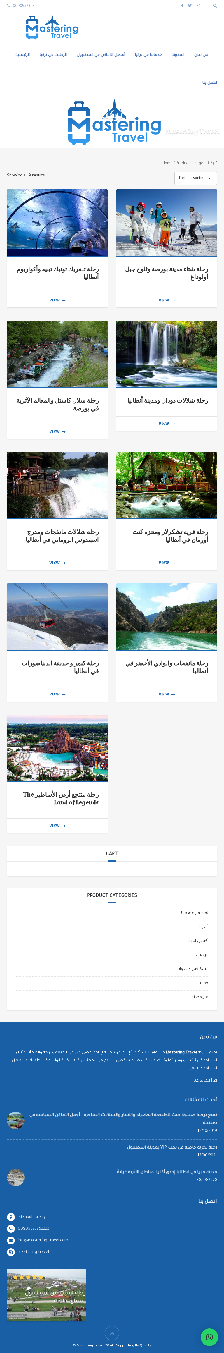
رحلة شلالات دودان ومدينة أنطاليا (167, 401)
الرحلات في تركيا (53, 55)
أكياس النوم (198, 941)
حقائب (202, 983)
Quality (145, 1346)
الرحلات (202, 955)
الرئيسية (23, 55)
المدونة (178, 55)
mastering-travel (33, 1252)
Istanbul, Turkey (32, 1217)
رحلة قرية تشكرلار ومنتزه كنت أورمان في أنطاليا (170, 536)
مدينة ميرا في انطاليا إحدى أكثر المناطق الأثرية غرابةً (167, 1172)
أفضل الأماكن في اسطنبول (101, 55)
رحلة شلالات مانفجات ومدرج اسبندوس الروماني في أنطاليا (62, 536)
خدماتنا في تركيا (148, 55)
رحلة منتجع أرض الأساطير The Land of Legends (61, 799)
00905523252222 (33, 1229)
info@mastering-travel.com (43, 1240)
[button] (209, 1337)
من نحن (201, 55)
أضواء (203, 927)
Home (167, 163)
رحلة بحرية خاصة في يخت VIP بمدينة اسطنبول (172, 1148)
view (54, 300)
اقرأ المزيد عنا (205, 1081)
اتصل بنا (209, 83)
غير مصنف (199, 997)
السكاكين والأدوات (192, 969)
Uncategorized (194, 913)
